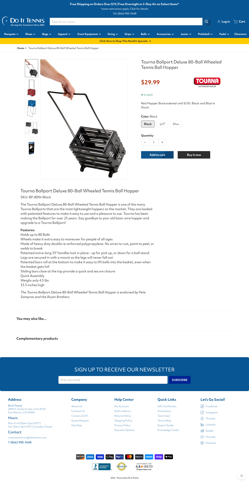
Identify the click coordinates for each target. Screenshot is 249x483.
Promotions (164, 411)
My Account (121, 406)
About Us (76, 406)
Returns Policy (122, 416)
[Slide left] (42, 119)
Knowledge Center (168, 430)
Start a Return (122, 411)
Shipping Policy (123, 420)
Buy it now (194, 155)
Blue (176, 124)
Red (162, 124)
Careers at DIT (79, 416)
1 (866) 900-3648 (20, 442)
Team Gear (164, 416)
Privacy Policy (122, 425)
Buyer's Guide (165, 425)
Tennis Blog (164, 420)
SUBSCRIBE (180, 380)
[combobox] (130, 21)
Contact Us (78, 411)
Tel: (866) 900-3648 (124, 13)
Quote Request (80, 420)
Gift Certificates (167, 406)
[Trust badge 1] (101, 467)
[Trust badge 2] (122, 467)
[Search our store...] (206, 21)
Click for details (139, 9)
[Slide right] (126, 119)
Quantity (147, 135)
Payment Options (124, 430)
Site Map (76, 425)
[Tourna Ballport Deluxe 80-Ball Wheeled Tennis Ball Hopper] (31, 68)
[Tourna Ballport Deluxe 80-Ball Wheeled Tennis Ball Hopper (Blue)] (31, 108)
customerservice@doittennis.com (27, 437)
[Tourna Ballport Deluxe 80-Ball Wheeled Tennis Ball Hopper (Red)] (31, 88)
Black (148, 124)
